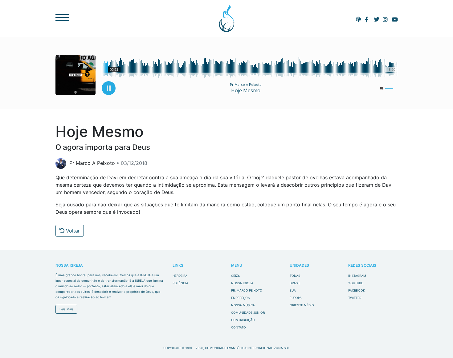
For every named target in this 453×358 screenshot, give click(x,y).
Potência (180, 283)
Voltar (72, 231)
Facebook (356, 290)
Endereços (240, 298)
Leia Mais (66, 309)
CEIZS (226, 18)
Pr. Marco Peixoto (246, 290)
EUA (293, 290)
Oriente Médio (302, 305)
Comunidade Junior (248, 312)
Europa (296, 298)
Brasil (295, 283)
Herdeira (180, 275)
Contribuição (243, 320)
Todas (295, 275)
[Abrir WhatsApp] (437, 342)
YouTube (355, 283)
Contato (238, 327)
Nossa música (243, 305)
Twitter (354, 298)
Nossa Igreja (242, 283)
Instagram (357, 275)
